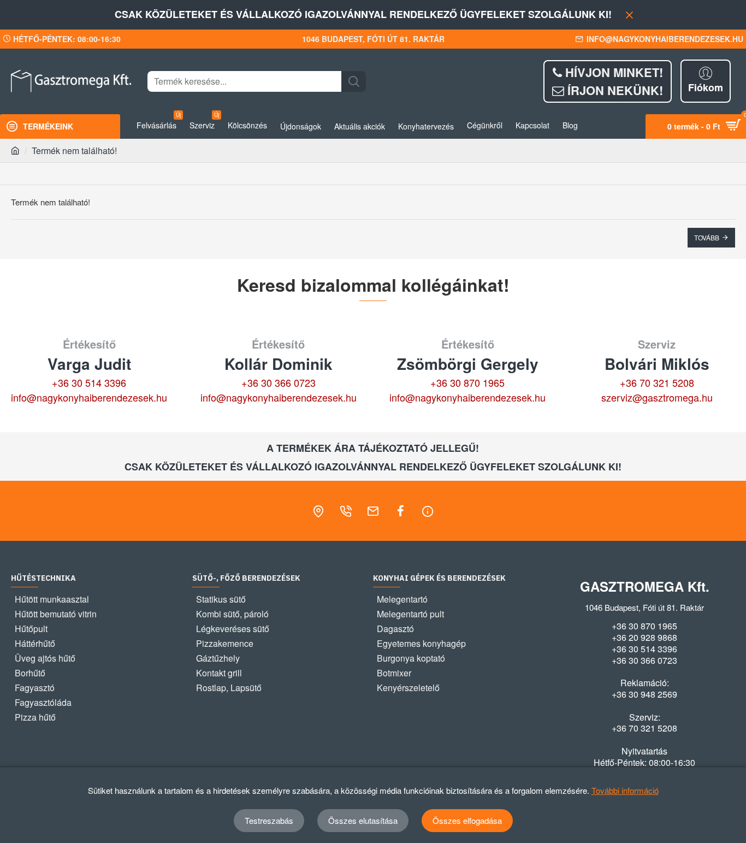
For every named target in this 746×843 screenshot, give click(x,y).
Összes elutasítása (363, 820)
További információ (625, 790)
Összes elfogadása (467, 820)
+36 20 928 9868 (644, 637)
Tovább (706, 237)
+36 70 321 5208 (657, 382)
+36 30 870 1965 (467, 382)
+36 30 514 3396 (89, 382)
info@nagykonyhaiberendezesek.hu (89, 397)
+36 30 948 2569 (644, 694)
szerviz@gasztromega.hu (657, 397)
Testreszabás (269, 820)
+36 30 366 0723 (278, 382)
